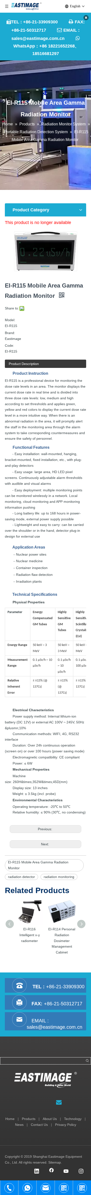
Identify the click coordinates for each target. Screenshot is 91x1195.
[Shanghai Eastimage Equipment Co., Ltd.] (45, 1080)
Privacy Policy (65, 1125)
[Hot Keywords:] (87, 1060)
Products (28, 1119)
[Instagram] (81, 1172)
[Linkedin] (37, 1172)
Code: (9, 345)
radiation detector (21, 877)
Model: (10, 320)
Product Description (24, 364)
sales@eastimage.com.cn (38, 38)
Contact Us (39, 1125)
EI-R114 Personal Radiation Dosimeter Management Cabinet (61, 940)
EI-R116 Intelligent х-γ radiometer (29, 935)
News (19, 1125)
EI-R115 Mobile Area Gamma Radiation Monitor (38, 865)
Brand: (10, 333)
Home (10, 1119)
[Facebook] (51, 1172)
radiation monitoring (59, 877)
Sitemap (54, 1162)
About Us (50, 1119)
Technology (73, 1119)
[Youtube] (66, 1172)
